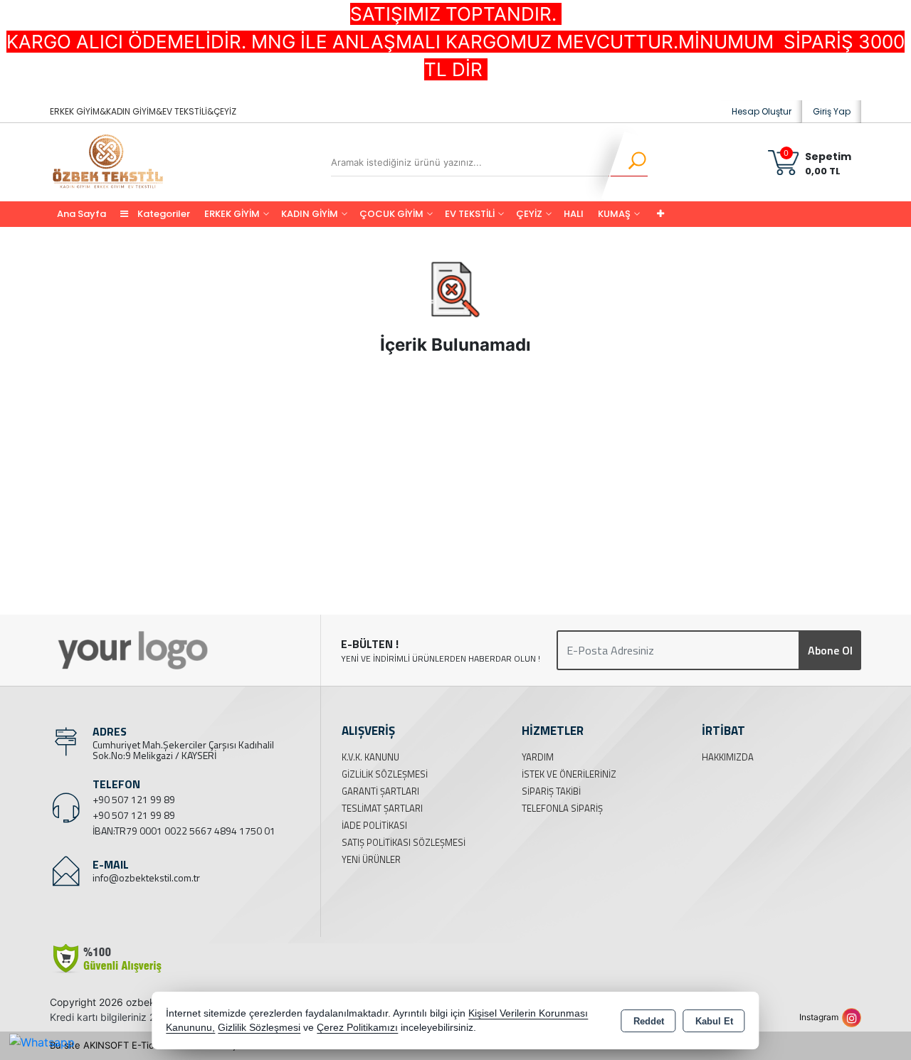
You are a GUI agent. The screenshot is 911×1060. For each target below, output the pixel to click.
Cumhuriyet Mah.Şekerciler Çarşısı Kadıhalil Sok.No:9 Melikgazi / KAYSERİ (183, 750)
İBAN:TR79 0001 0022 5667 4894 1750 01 (184, 830)
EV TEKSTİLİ (470, 214)
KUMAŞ (614, 214)
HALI (574, 214)
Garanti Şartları (380, 791)
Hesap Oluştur (761, 111)
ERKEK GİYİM (232, 214)
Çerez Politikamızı (357, 1027)
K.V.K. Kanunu (370, 757)
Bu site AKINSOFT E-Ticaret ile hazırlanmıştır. (149, 1045)
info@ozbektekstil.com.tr (146, 877)
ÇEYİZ (529, 214)
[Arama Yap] (628, 162)
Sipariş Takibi (551, 791)
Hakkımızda (728, 757)
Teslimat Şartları (382, 808)
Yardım (538, 757)
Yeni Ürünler (371, 859)
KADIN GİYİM (309, 214)
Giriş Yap (832, 111)
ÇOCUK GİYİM (391, 214)
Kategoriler (162, 214)
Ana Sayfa (81, 214)
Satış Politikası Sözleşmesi (403, 842)
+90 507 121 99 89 (134, 799)
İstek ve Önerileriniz (569, 774)
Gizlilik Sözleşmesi (385, 774)
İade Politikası (374, 825)
